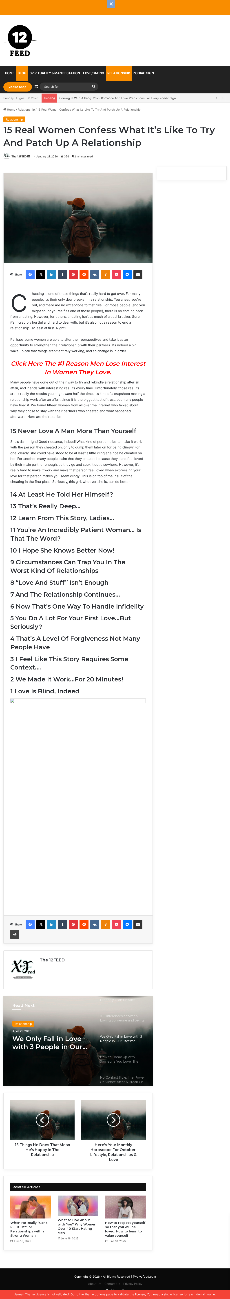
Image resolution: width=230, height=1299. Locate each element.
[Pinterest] (73, 274)
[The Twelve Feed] (20, 40)
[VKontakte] (94, 274)
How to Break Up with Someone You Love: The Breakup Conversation (50, 1043)
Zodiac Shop (17, 87)
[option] (78, 1041)
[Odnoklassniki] (105, 274)
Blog (22, 73)
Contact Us (112, 1284)
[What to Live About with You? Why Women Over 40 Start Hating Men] (78, 1206)
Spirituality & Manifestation (55, 73)
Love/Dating (93, 73)
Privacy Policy (132, 1284)
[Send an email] (28, 156)
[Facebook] (30, 274)
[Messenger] (127, 274)
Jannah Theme (24, 1294)
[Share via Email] (137, 274)
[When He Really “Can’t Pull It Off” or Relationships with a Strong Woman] (30, 1207)
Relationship (118, 73)
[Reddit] (84, 274)
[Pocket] (116, 274)
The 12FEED (19, 156)
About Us (94, 1284)
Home (10, 73)
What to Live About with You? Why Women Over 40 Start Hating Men (77, 1226)
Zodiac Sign (143, 73)
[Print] (14, 934)
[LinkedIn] (51, 274)
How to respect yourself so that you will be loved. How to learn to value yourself (125, 1229)
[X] (40, 274)
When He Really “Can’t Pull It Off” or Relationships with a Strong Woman (29, 1229)
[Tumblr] (62, 274)
